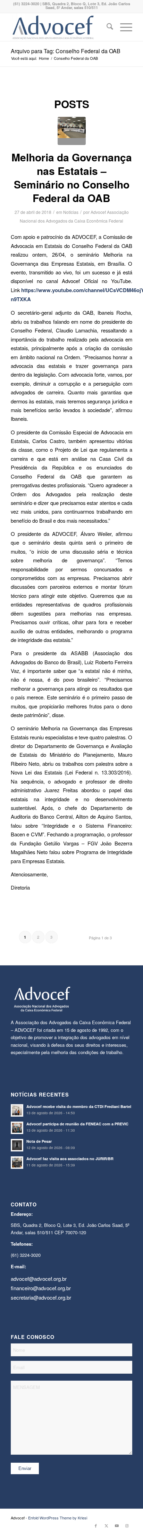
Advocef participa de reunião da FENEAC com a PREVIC (77, 1123)
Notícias (70, 212)
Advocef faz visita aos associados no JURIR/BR (69, 1158)
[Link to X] (106, 1525)
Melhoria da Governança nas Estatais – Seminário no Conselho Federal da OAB (71, 177)
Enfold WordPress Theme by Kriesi (57, 1517)
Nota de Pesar (39, 1141)
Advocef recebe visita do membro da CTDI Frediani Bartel (78, 1106)
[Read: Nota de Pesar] (17, 1145)
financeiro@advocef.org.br (41, 1288)
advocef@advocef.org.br (39, 1278)
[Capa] (72, 131)
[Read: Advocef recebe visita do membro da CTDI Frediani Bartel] (17, 1110)
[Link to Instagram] (127, 1525)
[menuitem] (106, 27)
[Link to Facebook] (96, 1525)
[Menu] (122, 27)
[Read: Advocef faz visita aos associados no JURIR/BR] (17, 1162)
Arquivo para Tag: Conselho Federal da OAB (65, 51)
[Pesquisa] (106, 27)
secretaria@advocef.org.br (41, 1297)
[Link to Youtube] (116, 1525)
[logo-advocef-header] (59, 27)
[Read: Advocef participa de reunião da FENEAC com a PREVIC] (17, 1128)
